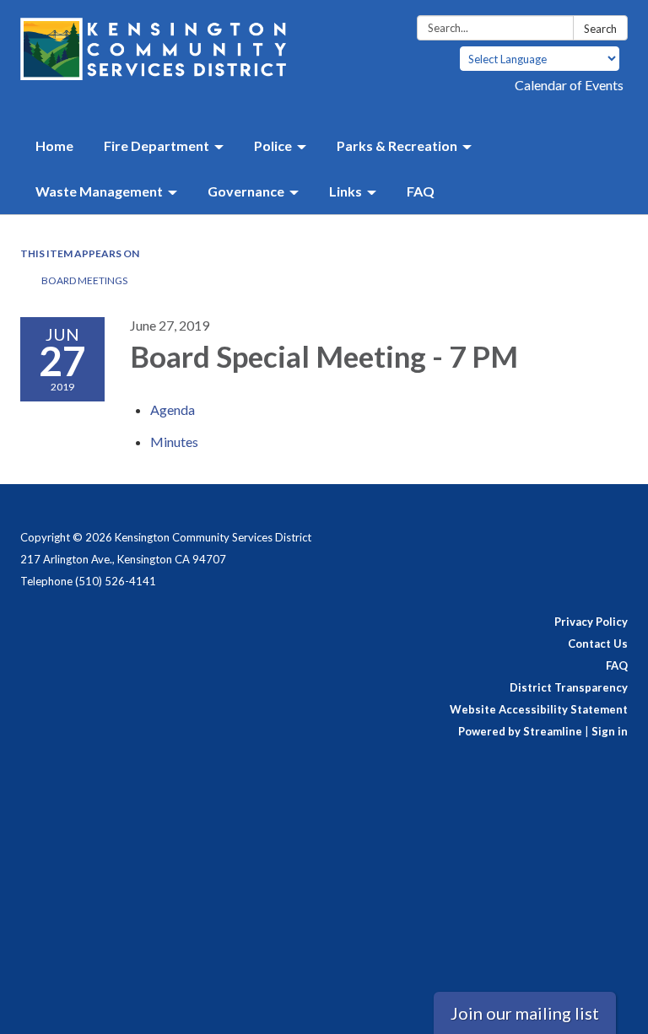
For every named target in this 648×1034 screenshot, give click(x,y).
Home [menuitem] (54, 145)
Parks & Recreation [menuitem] (397, 145)
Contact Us (598, 643)
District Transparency (569, 687)
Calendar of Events (569, 85)
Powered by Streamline (520, 731)
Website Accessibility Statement (539, 709)
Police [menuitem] (273, 145)
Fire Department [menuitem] (156, 145)
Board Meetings (84, 280)
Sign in (609, 731)
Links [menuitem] (345, 191)
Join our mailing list (525, 1013)
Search (600, 28)
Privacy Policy (591, 621)
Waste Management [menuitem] (99, 191)
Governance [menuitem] (246, 191)
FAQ (617, 665)
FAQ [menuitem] (421, 191)
